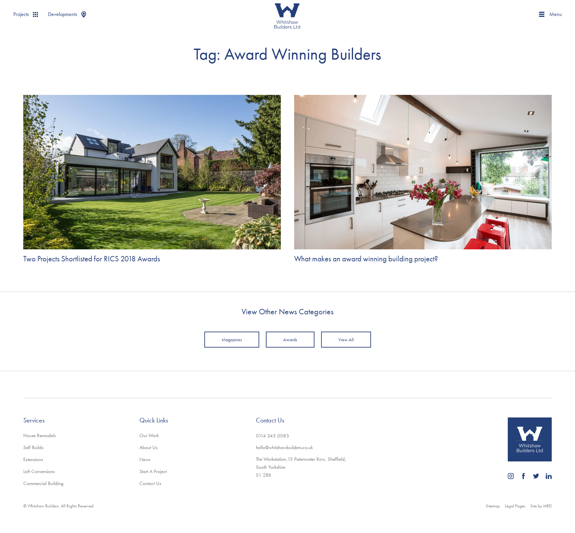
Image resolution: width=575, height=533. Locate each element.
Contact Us (150, 483)
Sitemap (493, 506)
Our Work (149, 435)
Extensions (33, 459)
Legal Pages (515, 506)
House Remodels (39, 435)
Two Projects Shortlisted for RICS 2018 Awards (91, 258)
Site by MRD (541, 506)
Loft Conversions (39, 471)
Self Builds (33, 447)
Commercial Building (43, 483)
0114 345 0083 (272, 435)
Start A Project (153, 471)
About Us (148, 447)
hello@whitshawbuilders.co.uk (284, 447)
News (144, 459)
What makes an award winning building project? (366, 258)
